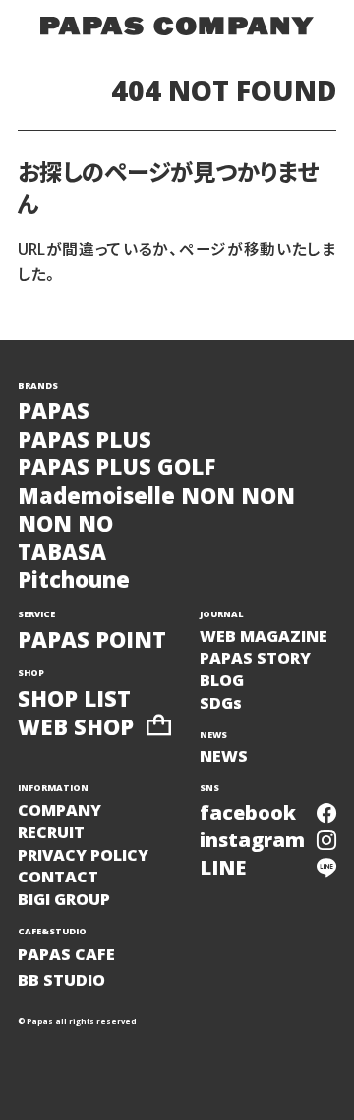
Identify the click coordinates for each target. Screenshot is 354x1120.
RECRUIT (51, 832)
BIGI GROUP (64, 899)
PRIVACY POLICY (83, 855)
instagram (252, 840)
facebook (248, 812)
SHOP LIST (74, 698)
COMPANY (59, 810)
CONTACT (58, 876)
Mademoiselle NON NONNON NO (156, 509)
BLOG (222, 680)
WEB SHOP (76, 727)
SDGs (221, 703)
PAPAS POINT (92, 639)
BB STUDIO (61, 979)
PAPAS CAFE (66, 954)
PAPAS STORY (255, 657)
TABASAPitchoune (74, 565)
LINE (223, 867)
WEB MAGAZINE (263, 636)
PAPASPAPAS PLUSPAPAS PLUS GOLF (116, 439)
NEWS (224, 756)
